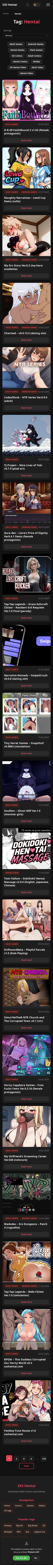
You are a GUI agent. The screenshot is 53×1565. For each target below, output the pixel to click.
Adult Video (37, 67)
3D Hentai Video (18, 67)
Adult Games (16, 44)
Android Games (35, 44)
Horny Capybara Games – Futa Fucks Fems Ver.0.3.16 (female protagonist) (24, 1088)
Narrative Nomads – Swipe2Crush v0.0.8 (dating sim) (26, 677)
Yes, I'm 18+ (21, 1558)
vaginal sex (39, 1531)
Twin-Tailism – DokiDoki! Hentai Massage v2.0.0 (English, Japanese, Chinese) (26, 882)
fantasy (7, 1525)
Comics (18, 1505)
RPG (19, 1531)
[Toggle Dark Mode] (36, 5)
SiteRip (36, 61)
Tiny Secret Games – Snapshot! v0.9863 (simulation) (24, 744)
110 (44, 1458)
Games (30, 1505)
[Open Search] (27, 5)
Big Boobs (33, 1525)
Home (6, 13)
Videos (42, 1505)
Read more (35, 141)
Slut (27, 1531)
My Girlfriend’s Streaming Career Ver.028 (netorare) (25, 1158)
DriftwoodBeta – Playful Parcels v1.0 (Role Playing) (24, 951)
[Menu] (48, 5)
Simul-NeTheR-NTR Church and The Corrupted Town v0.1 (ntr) (24, 1019)
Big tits (19, 1525)
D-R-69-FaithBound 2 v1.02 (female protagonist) (26, 131)
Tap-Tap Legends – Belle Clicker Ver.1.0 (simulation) (24, 1293)
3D (44, 1525)
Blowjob (8, 1531)
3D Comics (17, 55)
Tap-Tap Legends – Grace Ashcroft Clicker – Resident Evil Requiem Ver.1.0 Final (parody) (26, 607)
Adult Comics (34, 55)
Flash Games (36, 50)
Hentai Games (17, 50)
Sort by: (8, 30)
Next (26, 1466)
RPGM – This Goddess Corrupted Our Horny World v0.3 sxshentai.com (25, 1363)
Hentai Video (26, 73)
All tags (7, 1510)
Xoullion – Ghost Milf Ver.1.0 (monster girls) (22, 812)
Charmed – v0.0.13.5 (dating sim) (25, 333)
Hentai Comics (20, 61)
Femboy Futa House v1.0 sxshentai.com (20, 1432)
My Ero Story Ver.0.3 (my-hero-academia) (23, 267)
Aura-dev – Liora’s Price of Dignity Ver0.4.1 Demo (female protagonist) (26, 536)
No (35, 1558)
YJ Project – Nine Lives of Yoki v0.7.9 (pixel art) (23, 466)
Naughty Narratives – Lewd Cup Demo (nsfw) (24, 199)
